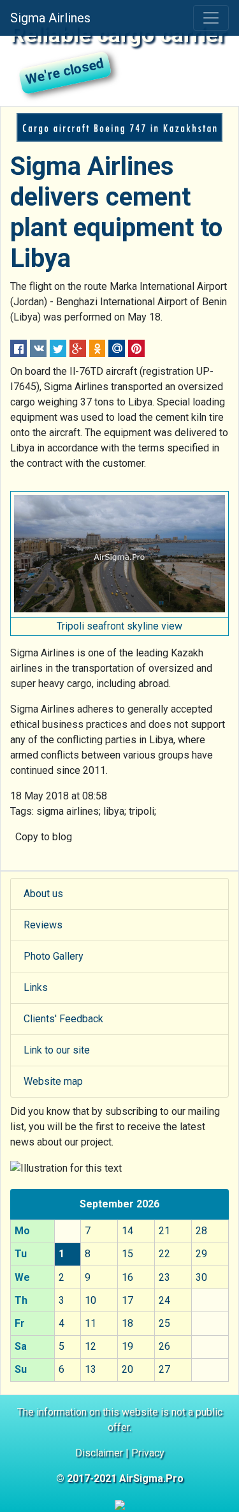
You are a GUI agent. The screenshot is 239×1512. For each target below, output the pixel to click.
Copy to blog (43, 837)
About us (43, 894)
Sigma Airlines (50, 18)
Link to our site (57, 1050)
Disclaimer (99, 1453)
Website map (53, 1081)
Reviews (43, 925)
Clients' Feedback (63, 1019)
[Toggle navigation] (211, 18)
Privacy (147, 1453)
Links (36, 987)
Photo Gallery (53, 956)
